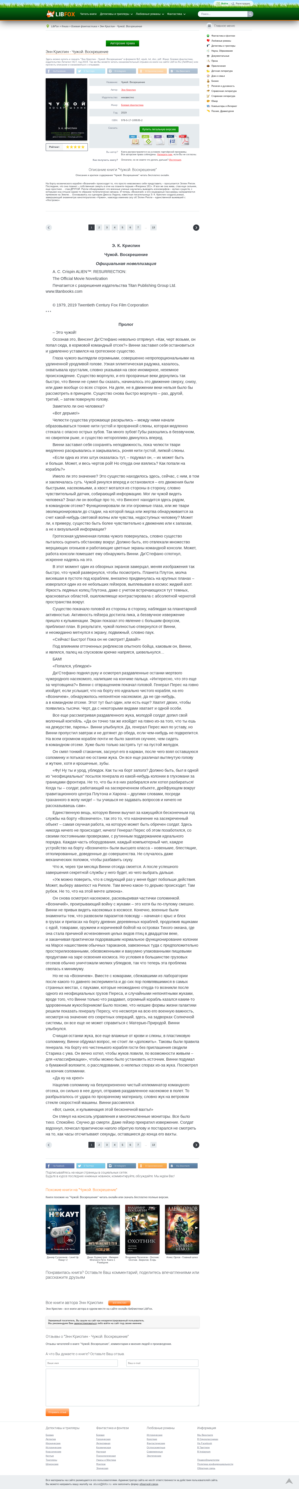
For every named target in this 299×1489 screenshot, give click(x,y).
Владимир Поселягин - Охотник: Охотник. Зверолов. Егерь (142, 1258)
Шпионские (52, 1464)
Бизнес (215, 81)
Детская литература (222, 71)
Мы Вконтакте (183, 71)
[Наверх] (289, 1482)
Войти (224, 3)
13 (153, 227)
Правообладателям (208, 1460)
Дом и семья (218, 76)
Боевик (50, 1435)
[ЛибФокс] (61, 14)
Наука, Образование (222, 51)
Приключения (218, 66)
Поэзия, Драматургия (222, 111)
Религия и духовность (223, 86)
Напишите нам (164, 154)
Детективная (103, 1443)
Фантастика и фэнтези (223, 35)
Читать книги (88, 13)
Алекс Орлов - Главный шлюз (182, 1257)
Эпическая (102, 1468)
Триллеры (51, 1460)
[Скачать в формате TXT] (159, 144)
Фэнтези (101, 1464)
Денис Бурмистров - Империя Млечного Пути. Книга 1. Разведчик (102, 1260)
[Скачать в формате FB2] (134, 144)
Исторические (53, 1447)
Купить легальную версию (159, 129)
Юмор (214, 101)
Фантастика (174, 13)
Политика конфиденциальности (215, 1464)
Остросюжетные (156, 1447)
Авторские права (122, 43)
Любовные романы (148, 13)
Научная (101, 1451)
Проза (214, 61)
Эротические (154, 1455)
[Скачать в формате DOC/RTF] (171, 144)
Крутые (50, 1455)
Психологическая (106, 1455)
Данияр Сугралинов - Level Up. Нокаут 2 (63, 1258)
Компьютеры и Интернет (224, 106)
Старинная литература (223, 96)
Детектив (51, 1439)
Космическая (103, 1447)
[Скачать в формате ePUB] (146, 144)
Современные (155, 1451)
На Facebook (59, 71)
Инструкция (175, 159)
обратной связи (148, 1484)
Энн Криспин (128, 89)
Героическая (103, 1439)
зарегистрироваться (85, 1323)
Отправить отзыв (57, 1412)
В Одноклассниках (154, 71)
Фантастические (156, 1443)
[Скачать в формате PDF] (184, 144)
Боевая (100, 1435)
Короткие (152, 1439)
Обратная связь (206, 1468)
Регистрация (243, 3)
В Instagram (120, 71)
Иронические (53, 1443)
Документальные (220, 56)
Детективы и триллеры (114, 13)
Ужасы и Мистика (106, 1460)
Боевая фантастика (132, 105)
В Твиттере (89, 71)
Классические (53, 1451)
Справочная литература (224, 91)
